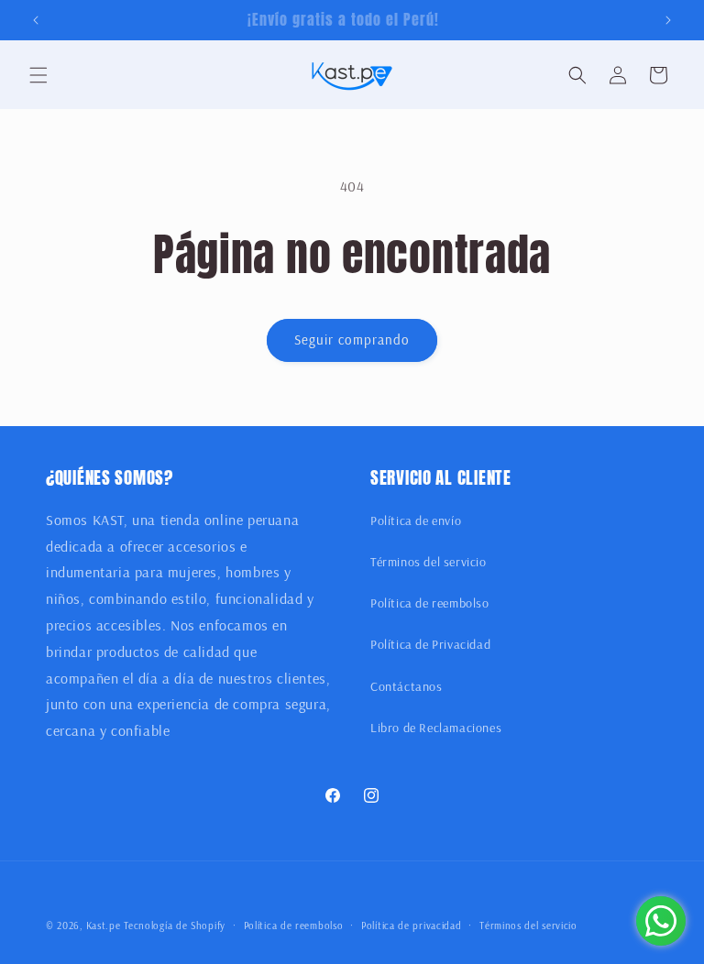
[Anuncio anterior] (36, 20)
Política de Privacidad (430, 644)
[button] (38, 75)
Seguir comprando (352, 339)
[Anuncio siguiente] (668, 20)
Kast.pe (103, 925)
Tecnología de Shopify (175, 925)
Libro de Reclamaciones (435, 727)
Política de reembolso (430, 603)
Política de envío (415, 520)
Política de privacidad (411, 925)
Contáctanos (406, 686)
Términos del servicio (428, 561)
